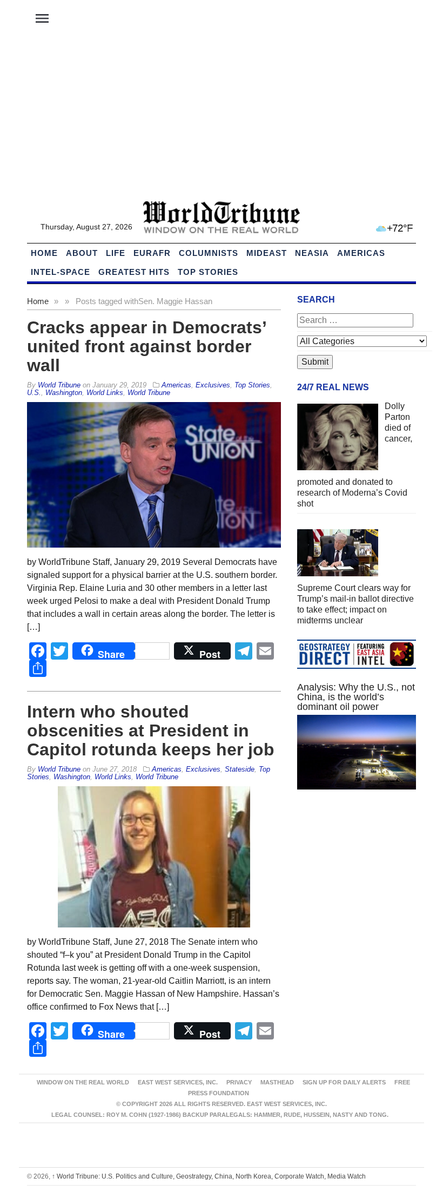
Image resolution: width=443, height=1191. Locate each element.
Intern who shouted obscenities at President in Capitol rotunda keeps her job (150, 730)
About (82, 253)
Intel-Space (60, 272)
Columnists (208, 253)
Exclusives (213, 385)
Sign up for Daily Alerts (344, 1082)
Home (38, 301)
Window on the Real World (83, 1082)
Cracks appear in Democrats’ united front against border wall (146, 346)
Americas (361, 253)
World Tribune (148, 393)
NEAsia (312, 253)
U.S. (34, 393)
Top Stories (208, 272)
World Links (104, 393)
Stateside (239, 769)
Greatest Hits (134, 272)
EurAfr (152, 253)
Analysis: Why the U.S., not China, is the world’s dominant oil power (356, 697)
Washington (63, 393)
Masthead (277, 1082)
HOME (44, 253)
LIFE (115, 253)
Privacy (239, 1082)
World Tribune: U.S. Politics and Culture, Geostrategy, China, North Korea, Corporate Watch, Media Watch (209, 1176)
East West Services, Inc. (178, 1082)
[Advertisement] (221, 119)
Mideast (266, 253)
